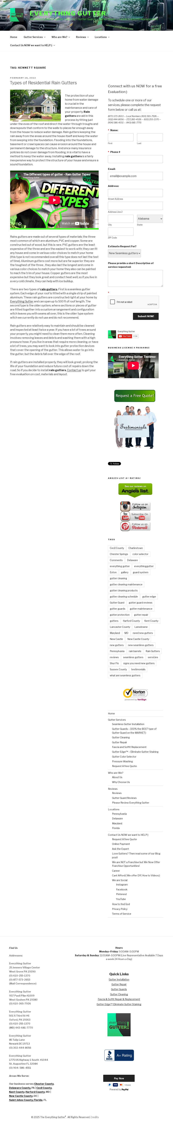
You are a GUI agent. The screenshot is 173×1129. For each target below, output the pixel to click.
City (110, 225)
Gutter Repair (119, 742)
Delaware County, (20, 1087)
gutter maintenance (141, 608)
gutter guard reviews (140, 602)
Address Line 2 (115, 212)
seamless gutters (133, 657)
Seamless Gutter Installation (128, 724)
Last (139, 143)
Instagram (122, 884)
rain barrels (135, 651)
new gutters (117, 645)
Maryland (115, 632)
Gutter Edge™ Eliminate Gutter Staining (119, 1004)
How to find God (121, 904)
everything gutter (120, 566)
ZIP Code (112, 238)
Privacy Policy (119, 909)
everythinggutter (144, 566)
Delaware (132, 560)
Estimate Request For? (122, 246)
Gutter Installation (119, 979)
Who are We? (59, 37)
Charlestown (135, 548)
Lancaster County (120, 626)
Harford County (131, 620)
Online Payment (121, 843)
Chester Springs (119, 554)
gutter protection (120, 614)
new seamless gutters (141, 645)
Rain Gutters (153, 651)
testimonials (138, 669)
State (139, 225)
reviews (114, 657)
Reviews (81, 37)
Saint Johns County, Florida (25, 1099)
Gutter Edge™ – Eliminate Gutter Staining (135, 751)
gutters (114, 620)
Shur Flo (114, 663)
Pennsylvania (117, 651)
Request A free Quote (124, 766)
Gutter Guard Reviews (124, 797)
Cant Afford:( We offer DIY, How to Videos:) (136, 875)
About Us (117, 777)
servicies (153, 657)
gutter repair (141, 614)
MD (126, 632)
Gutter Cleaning (121, 737)
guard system (140, 572)
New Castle (116, 639)
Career (116, 870)
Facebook (121, 889)
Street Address (115, 199)
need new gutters (143, 632)
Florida (116, 828)
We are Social (119, 880)
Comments (116, 560)
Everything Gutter (68, 13)
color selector (140, 554)
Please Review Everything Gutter (130, 802)
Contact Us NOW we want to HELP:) (31, 45)
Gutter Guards (119, 989)
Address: (113, 186)
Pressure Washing (122, 761)
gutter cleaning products (124, 590)
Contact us (74, 370)
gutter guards (117, 608)
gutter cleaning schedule (124, 596)
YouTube (121, 899)
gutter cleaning (118, 578)
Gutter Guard (117, 602)
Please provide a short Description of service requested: (131, 265)
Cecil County (117, 548)
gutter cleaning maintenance (126, 584)
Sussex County (118, 669)
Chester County (44, 1083)
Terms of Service (121, 913)
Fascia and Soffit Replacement (129, 747)
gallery (124, 572)
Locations (101, 37)
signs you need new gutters (139, 663)
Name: (113, 130)
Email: (111, 169)
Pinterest (121, 894)
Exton (113, 572)
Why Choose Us (121, 782)
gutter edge (149, 596)
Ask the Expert (120, 848)
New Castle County (138, 639)
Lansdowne (141, 626)
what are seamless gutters (125, 675)
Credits (95, 1117)
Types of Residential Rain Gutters (43, 82)
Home (13, 37)
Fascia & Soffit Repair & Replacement (119, 999)
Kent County (151, 620)
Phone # (114, 151)
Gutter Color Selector (124, 756)
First (110, 143)
